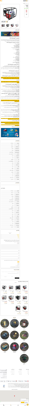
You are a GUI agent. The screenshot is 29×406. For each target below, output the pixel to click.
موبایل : (5, 376)
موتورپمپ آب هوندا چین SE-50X (4, 301)
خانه (28, 3)
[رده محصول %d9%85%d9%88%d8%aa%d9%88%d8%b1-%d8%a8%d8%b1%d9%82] (14, 324)
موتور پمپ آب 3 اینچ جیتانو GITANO (26, 301)
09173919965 (4, 376)
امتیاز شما (18, 242)
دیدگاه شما (18, 243)
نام (18, 255)
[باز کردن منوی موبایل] (28, 0)
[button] (17, 30)
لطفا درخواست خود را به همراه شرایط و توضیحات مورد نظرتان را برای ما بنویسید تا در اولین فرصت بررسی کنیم (10, 272)
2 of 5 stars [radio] (15, 242)
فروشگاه (26, 3)
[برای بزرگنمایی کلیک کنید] (18, 22)
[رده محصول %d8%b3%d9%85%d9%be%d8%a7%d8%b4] (24, 324)
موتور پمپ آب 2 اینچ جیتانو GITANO (12, 291)
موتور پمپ (24, 3)
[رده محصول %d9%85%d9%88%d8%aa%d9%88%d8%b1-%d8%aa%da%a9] (14, 336)
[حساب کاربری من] (2, 0)
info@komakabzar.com (3, 377)
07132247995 (4, 374)
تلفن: (5, 374)
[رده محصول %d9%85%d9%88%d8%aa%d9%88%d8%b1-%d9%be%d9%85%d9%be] (24, 359)
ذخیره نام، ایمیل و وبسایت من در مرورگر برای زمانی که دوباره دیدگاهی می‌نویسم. (11, 260)
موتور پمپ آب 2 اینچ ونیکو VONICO (5, 291)
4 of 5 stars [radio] (14, 242)
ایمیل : (4, 377)
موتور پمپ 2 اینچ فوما (26, 290)
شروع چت (22, 402)
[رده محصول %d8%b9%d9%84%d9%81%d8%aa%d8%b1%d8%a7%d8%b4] (24, 336)
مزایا (18, 250)
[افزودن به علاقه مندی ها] (22, 285)
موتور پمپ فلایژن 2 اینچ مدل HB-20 (11, 301)
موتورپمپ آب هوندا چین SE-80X (25, 311)
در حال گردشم (26, 402)
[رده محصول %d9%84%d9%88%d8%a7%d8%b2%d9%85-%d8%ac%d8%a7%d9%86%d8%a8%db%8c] (4, 347)
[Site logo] (25, 1)
